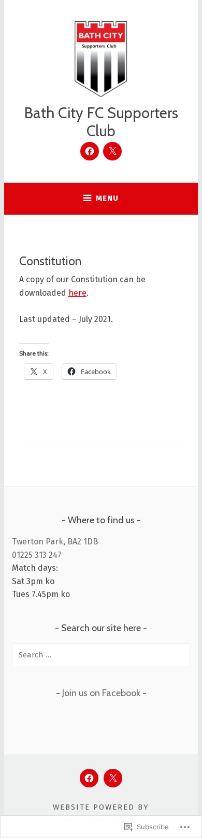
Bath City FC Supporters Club (101, 122)
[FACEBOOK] (89, 778)
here (77, 293)
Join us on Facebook (101, 693)
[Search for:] (101, 654)
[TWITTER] (113, 778)
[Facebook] (89, 151)
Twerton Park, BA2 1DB (55, 541)
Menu (107, 198)
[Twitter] (112, 151)
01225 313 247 (37, 555)
